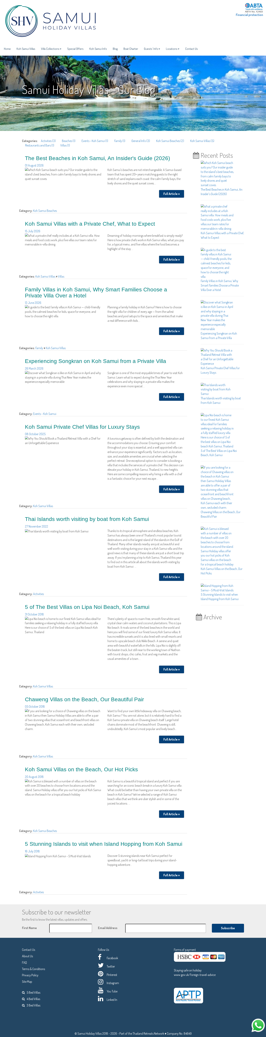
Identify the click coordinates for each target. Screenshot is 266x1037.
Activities (38, 594)
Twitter (111, 966)
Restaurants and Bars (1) (39, 145)
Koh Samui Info (98, 49)
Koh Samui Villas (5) (202, 141)
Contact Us (191, 49)
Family (39, 348)
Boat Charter (130, 49)
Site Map (27, 982)
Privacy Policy (30, 975)
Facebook (112, 958)
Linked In (112, 1000)
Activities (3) (48, 141)
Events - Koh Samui (44, 414)
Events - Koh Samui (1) (95, 141)
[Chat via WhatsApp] (258, 1025)
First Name (29, 928)
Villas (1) (65, 145)
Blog (115, 49)
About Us (27, 956)
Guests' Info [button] (151, 49)
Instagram (113, 983)
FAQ (24, 962)
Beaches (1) (68, 141)
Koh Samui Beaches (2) (170, 141)
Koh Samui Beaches (45, 211)
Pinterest (112, 975)
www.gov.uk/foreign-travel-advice (195, 975)
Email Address (107, 928)
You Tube (112, 991)
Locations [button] (171, 49)
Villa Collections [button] (50, 49)
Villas (61, 276)
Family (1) (119, 141)
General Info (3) (140, 141)
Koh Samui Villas (26, 49)
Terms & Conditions (33, 969)
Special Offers (75, 49)
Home (7, 49)
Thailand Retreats (143, 1033)
